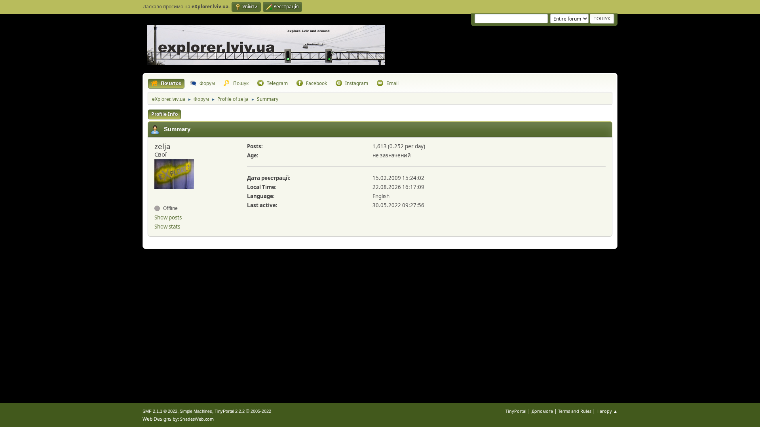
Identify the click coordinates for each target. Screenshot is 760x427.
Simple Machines (196, 411)
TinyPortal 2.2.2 (230, 411)
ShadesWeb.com (197, 419)
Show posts (168, 217)
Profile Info (164, 114)
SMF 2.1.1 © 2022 (159, 411)
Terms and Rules (574, 411)
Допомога (542, 411)
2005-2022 (261, 411)
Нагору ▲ (607, 411)
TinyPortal (515, 411)
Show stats (167, 226)
